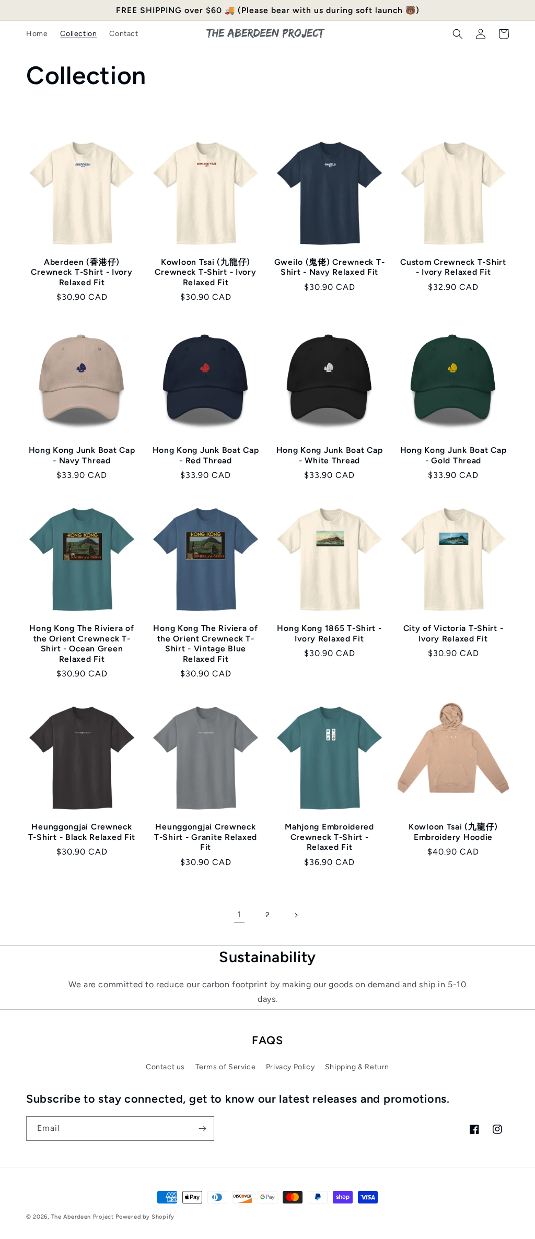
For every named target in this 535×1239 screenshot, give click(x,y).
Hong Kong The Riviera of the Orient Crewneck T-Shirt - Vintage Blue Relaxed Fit (205, 643)
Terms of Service (225, 1066)
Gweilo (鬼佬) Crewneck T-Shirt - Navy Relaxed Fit (329, 267)
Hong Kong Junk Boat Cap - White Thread (329, 455)
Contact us (165, 1066)
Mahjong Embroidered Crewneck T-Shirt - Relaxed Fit (329, 837)
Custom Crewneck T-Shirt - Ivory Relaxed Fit (453, 267)
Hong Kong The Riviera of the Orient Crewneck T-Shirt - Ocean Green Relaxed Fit (81, 643)
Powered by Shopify (145, 1216)
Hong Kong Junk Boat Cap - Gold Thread (453, 455)
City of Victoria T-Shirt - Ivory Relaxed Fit (453, 633)
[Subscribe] (202, 1128)
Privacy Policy (290, 1066)
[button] (457, 33)
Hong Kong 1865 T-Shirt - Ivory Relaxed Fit (329, 633)
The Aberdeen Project (82, 1216)
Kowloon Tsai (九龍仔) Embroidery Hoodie (453, 831)
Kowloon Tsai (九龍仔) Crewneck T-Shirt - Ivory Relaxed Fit (205, 272)
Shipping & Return (357, 1066)
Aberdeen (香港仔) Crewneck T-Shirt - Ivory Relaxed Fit (81, 272)
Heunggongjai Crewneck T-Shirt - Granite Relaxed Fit (205, 837)
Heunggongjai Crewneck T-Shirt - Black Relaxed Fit (81, 831)
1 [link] (239, 914)
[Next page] (295, 915)
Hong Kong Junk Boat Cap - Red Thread (206, 455)
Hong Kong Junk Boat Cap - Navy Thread (82, 455)
